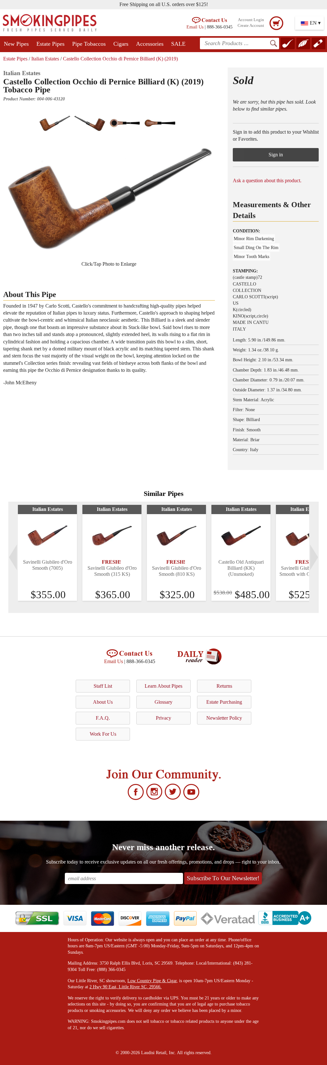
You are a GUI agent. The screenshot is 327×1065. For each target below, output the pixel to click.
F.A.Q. (103, 718)
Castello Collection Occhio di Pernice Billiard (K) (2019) (120, 58)
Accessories (150, 44)
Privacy (163, 718)
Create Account (251, 25)
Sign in (276, 154)
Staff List (103, 686)
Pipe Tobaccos (89, 44)
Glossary (163, 702)
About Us (103, 702)
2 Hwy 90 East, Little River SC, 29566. (125, 986)
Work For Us (103, 734)
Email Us (194, 26)
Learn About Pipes (163, 686)
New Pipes (16, 44)
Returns (224, 686)
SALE (178, 44)
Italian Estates (45, 58)
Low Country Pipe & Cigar (152, 980)
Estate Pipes (50, 44)
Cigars (120, 44)
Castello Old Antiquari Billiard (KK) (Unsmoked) (241, 568)
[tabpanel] (47, 553)
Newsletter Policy (224, 718)
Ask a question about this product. (267, 180)
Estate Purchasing (224, 702)
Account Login (251, 20)
